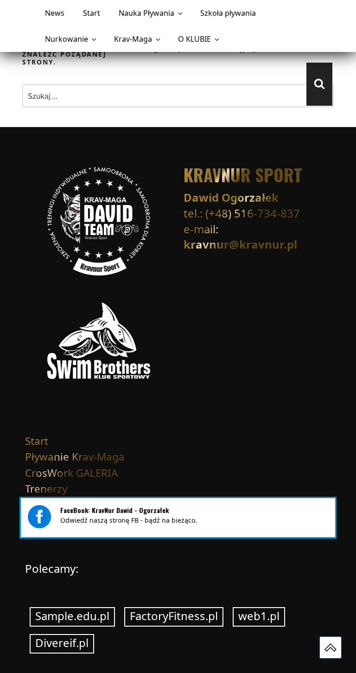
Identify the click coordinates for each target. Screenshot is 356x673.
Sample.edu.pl (72, 615)
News (54, 13)
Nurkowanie (66, 39)
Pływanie (47, 456)
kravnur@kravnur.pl (240, 244)
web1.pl (259, 615)
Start (91, 13)
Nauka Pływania (146, 13)
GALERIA (97, 473)
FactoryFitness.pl (174, 615)
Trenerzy (46, 488)
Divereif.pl (62, 642)
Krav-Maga (133, 39)
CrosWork (49, 473)
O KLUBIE (194, 39)
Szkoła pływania (228, 13)
